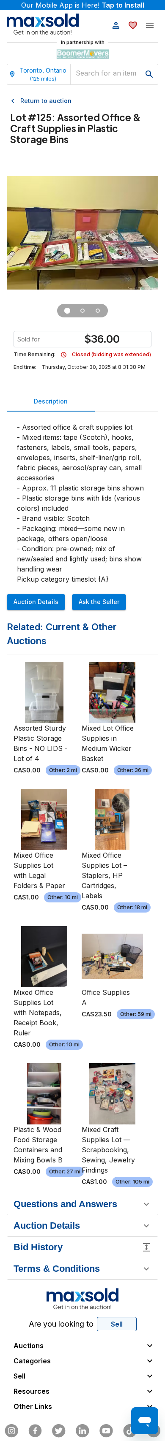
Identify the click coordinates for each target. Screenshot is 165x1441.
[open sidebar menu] (149, 25)
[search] (149, 74)
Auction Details (36, 601)
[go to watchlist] (132, 25)
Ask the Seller (99, 601)
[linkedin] (82, 1431)
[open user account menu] (115, 25)
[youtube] (106, 1431)
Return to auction (46, 100)
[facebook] (35, 1431)
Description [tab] (51, 401)
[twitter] (59, 1431)
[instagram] (11, 1431)
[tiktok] (130, 1431)
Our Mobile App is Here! (82, 5)
